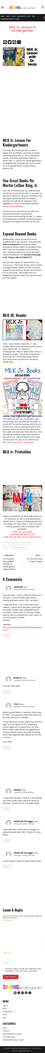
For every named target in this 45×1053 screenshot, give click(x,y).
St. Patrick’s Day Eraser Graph (34, 558)
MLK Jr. (7, 547)
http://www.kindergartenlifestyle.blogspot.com (22, 628)
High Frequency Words (12, 1034)
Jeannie (18, 586)
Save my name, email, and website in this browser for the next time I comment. (23, 970)
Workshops (21, 16)
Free (33, 16)
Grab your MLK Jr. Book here (20, 442)
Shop (29, 16)
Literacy (6, 1031)
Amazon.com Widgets (13, 206)
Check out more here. (22, 531)
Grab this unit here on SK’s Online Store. (22, 536)
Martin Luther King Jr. (23, 543)
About (8, 16)
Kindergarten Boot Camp (10, 19)
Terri (16, 704)
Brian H (18, 677)
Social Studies (19, 547)
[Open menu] (2, 7)
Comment (8, 920)
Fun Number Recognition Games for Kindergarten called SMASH (9, 562)
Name (7, 953)
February (8, 543)
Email (7, 963)
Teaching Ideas (9, 1037)
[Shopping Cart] (44, 18)
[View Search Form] (42, 7)
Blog (14, 16)
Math (5, 1028)
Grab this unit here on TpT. (22, 534)
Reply (6, 635)
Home (2, 16)
